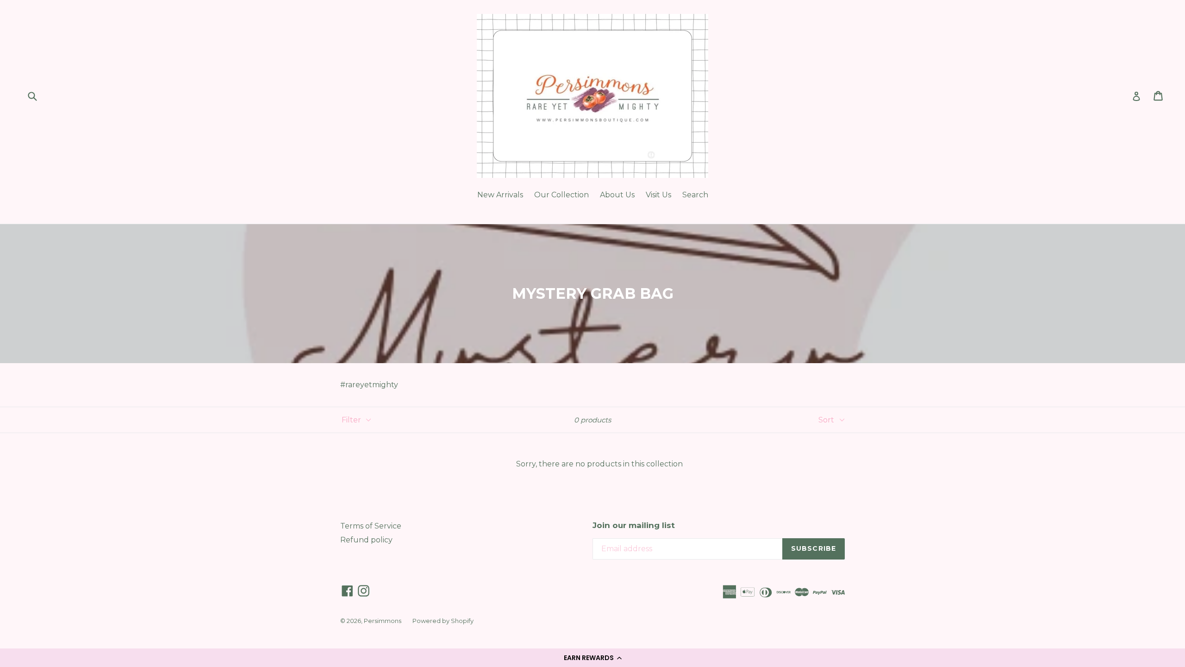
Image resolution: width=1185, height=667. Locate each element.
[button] (592, 657)
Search (695, 194)
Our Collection (561, 194)
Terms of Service (370, 526)
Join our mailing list (633, 525)
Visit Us (658, 194)
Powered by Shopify (443, 620)
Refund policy (366, 539)
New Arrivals (500, 194)
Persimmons (382, 620)
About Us (617, 194)
